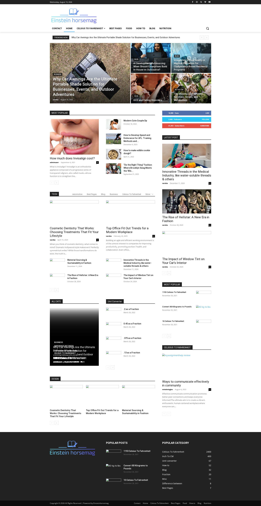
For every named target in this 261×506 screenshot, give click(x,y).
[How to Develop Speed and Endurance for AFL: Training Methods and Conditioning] (113, 139)
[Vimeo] (205, 2)
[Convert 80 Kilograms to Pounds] (203, 310)
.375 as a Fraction (132, 338)
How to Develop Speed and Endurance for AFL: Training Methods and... (137, 138)
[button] (207, 28)
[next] (206, 37)
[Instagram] (197, 2)
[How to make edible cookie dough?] (113, 154)
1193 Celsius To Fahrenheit (174, 292)
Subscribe (204, 126)
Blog (136, 59)
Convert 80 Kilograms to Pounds (177, 307)
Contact (137, 503)
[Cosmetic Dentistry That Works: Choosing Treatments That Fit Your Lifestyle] (74, 212)
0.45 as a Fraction (132, 323)
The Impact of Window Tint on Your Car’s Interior (183, 261)
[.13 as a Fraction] (113, 356)
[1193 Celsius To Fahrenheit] (203, 296)
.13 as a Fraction (132, 352)
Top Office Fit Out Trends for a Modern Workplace (127, 230)
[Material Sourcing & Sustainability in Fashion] (57, 263)
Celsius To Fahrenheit (131, 194)
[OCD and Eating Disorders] (151, 88)
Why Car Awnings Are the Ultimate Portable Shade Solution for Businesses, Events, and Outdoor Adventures (125, 37)
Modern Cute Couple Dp (135, 120)
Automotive (77, 194)
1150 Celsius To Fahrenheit (69, 358)
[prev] (202, 37)
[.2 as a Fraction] (113, 313)
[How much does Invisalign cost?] (74, 137)
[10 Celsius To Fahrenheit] (203, 325)
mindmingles (167, 389)
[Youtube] (209, 2)
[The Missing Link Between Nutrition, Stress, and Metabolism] (191, 88)
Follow (205, 119)
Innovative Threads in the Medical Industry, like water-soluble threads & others (137, 263)
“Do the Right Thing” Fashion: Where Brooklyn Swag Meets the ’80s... (138, 168)
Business (57, 74)
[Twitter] (201, 2)
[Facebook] (192, 2)
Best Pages (92, 194)
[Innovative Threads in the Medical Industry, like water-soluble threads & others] (113, 263)
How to (192, 503)
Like (207, 113)
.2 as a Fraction (131, 309)
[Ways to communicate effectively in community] (186, 366)
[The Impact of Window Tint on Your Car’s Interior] (113, 279)
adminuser (54, 162)
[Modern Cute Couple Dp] (113, 124)
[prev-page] (52, 183)
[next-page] (56, 183)
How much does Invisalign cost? (72, 158)
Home (145, 503)
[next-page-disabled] (169, 414)
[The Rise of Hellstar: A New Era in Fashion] (57, 279)
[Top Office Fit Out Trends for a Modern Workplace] (130, 212)
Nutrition (179, 90)
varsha (52, 240)
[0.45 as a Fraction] (113, 327)
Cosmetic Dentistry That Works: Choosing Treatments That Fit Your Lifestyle (74, 232)
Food (185, 503)
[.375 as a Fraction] (113, 342)
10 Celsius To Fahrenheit (173, 321)
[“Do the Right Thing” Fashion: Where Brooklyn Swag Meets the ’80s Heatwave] (113, 168)
